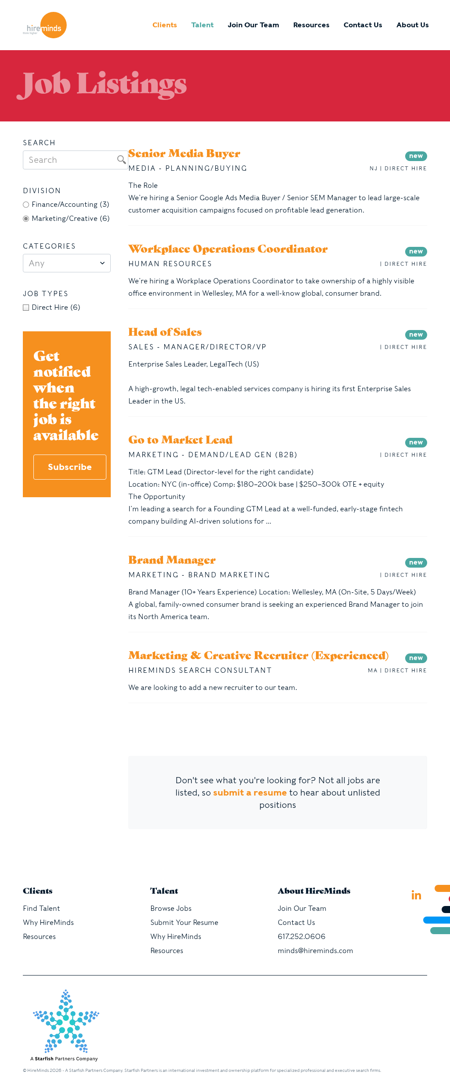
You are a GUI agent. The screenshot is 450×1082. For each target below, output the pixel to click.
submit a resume (250, 792)
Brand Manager (172, 561)
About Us (412, 25)
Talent (202, 25)
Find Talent (41, 908)
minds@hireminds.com (315, 950)
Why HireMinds (48, 922)
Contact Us (363, 25)
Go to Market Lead (180, 441)
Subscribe (70, 467)
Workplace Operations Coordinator (228, 250)
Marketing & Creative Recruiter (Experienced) (258, 656)
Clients (164, 25)
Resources (311, 25)
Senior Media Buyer (184, 154)
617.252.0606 (302, 936)
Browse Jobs (171, 908)
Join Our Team (253, 25)
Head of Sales (165, 333)
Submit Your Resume (184, 922)
